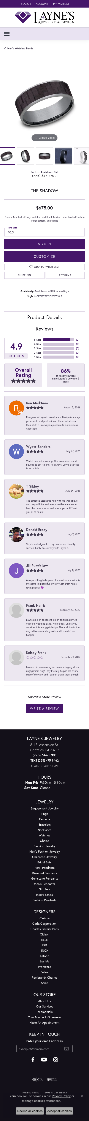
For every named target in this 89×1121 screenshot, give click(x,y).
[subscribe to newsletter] (66, 1049)
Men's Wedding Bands (20, 48)
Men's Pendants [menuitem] (44, 884)
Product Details (44, 317)
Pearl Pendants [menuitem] (45, 868)
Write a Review (44, 708)
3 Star (37, 348)
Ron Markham (37, 403)
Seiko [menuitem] (44, 983)
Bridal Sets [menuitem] (44, 862)
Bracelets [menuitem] (44, 824)
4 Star (37, 344)
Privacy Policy (61, 1096)
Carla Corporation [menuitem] (44, 923)
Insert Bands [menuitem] (44, 895)
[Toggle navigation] (7, 34)
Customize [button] (44, 256)
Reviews (45, 328)
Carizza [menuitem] (44, 918)
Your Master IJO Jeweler (44, 1017)
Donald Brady (36, 529)
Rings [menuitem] (44, 814)
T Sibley (32, 486)
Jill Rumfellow (37, 565)
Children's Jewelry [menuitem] (44, 857)
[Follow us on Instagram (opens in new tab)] (55, 1059)
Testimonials (44, 1012)
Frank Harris (36, 605)
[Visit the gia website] (37, 1079)
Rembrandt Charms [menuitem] (44, 977)
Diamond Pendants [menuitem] (44, 873)
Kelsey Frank (36, 652)
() (77, 339)
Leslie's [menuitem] (44, 961)
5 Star (37, 339)
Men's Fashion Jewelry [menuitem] (44, 851)
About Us (44, 1001)
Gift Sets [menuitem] (44, 889)
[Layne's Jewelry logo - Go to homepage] (44, 17)
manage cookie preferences (41, 1100)
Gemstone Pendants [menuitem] (44, 878)
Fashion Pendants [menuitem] (45, 900)
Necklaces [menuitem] (44, 830)
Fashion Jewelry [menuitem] (45, 846)
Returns (65, 275)
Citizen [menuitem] (44, 934)
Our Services (44, 1006)
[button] (25, 4)
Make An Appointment (44, 1022)
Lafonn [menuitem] (44, 956)
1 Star (37, 357)
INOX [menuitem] (44, 950)
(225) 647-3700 (44, 176)
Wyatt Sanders (38, 446)
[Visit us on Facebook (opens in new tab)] (33, 1059)
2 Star (37, 352)
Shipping (24, 275)
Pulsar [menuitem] (44, 972)
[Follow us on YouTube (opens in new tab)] (44, 1059)
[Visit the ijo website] (52, 1079)
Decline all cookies (30, 1111)
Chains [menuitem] (44, 841)
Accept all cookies (59, 1111)
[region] (44, 103)
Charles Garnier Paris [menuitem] (44, 929)
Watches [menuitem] (44, 835)
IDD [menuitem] (44, 945)
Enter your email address (44, 1041)
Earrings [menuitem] (44, 819)
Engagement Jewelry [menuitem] (45, 808)
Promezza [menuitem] (44, 967)
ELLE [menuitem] (44, 940)
